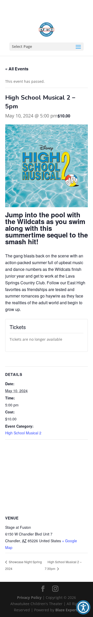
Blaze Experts (67, 609)
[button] (83, 607)
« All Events (16, 69)
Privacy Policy (29, 597)
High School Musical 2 (23, 432)
